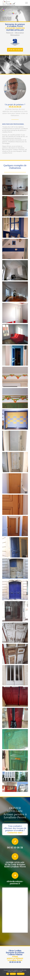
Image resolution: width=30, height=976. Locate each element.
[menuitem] (26, 3)
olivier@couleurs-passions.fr (15, 882)
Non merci (12, 973)
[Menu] (26, 3)
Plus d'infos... (20, 973)
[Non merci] (28, 972)
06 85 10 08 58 (15, 106)
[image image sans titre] (15, 185)
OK (7, 973)
